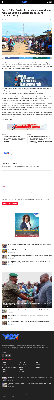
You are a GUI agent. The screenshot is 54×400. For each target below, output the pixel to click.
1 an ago (14, 19)
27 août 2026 (5, 306)
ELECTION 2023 (5, 371)
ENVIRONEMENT (23, 364)
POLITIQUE (21, 371)
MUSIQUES (21, 369)
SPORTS (38, 367)
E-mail (4, 193)
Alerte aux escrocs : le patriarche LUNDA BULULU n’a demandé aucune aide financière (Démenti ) (29, 244)
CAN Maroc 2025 (5, 366)
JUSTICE (21, 367)
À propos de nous (14, 394)
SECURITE (38, 364)
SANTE (38, 362)
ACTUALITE (4, 364)
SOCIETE (38, 366)
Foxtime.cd (8, 19)
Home (3, 7)
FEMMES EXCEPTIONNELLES (26, 366)
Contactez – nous (5, 394)
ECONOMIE (4, 369)
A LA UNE (7, 7)
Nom (3, 186)
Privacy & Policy (23, 394)
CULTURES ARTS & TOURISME (9, 367)
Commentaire (5, 169)
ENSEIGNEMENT (23, 362)
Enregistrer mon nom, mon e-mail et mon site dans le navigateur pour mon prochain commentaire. (26, 199)
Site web (30, 193)
